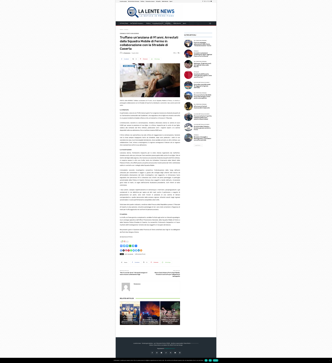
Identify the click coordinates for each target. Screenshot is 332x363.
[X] (209, 1)
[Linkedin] (139, 250)
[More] (141, 250)
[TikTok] (207, 1)
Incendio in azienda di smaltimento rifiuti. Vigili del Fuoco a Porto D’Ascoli (150, 321)
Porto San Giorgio (132, 33)
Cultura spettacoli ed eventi (201, 82)
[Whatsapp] (131, 250)
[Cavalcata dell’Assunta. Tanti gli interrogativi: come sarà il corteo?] (188, 75)
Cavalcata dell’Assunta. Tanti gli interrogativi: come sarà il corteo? (203, 75)
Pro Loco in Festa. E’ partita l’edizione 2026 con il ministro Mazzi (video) (203, 117)
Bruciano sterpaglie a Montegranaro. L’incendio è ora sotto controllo (202, 138)
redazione (127, 53)
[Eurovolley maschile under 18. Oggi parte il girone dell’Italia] (188, 85)
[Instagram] (205, 1)
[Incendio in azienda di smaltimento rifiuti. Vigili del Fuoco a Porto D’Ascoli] (150, 313)
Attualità (196, 72)
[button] (210, 23)
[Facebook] (203, 1)
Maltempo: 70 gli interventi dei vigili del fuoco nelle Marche (170, 321)
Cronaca (126, 29)
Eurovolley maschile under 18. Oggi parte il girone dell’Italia (202, 86)
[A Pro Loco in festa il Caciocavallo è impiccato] (188, 106)
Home (121, 29)
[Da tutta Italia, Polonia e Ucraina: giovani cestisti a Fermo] (188, 127)
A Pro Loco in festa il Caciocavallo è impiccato (202, 107)
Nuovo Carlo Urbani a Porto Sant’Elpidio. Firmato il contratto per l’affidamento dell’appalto (167, 274)
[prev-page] (121, 328)
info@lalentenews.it (169, 348)
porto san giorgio (129, 254)
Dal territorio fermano (129, 317)
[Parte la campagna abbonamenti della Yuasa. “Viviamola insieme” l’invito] (130, 313)
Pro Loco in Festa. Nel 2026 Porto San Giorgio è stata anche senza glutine (202, 96)
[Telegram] (136, 250)
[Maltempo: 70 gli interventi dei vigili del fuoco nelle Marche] (170, 313)
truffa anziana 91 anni (140, 254)
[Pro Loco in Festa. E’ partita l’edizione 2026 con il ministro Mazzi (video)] (188, 117)
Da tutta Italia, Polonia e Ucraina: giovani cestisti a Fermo (202, 128)
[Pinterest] (129, 250)
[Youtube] (211, 1)
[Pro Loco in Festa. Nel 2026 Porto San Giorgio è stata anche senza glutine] (188, 95)
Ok (206, 360)
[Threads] (179, 352)
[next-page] (124, 328)
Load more (197, 145)
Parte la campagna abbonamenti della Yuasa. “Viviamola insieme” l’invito (129, 321)
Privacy (216, 360)
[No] (330, 360)
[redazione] (121, 53)
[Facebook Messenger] (134, 250)
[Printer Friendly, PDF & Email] (124, 241)
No (210, 360)
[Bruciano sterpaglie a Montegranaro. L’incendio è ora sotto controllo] (188, 138)
